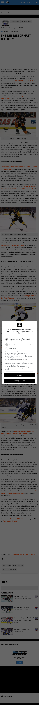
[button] (19, 348)
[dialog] (19, 352)
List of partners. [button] (23, 359)
